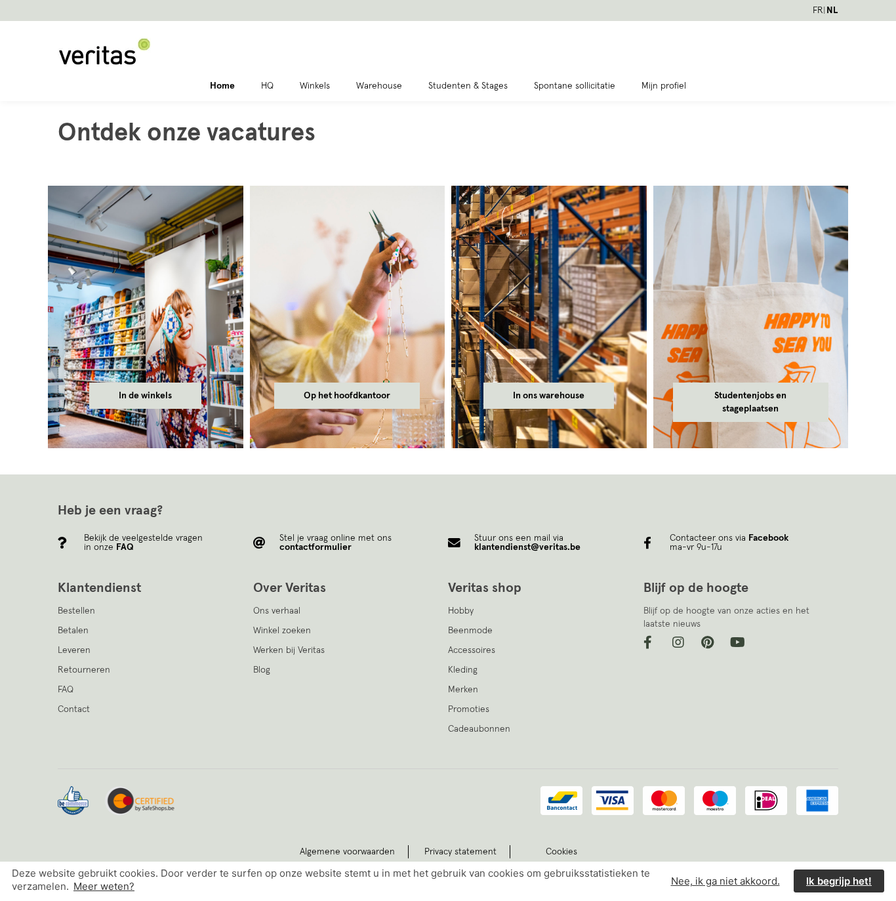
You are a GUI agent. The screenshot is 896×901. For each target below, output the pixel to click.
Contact (74, 709)
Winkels (315, 86)
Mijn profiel (663, 86)
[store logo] (187, 51)
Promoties (468, 709)
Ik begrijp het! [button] (839, 881)
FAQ (65, 689)
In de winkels (145, 395)
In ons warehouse (548, 395)
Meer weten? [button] (103, 886)
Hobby (461, 611)
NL (832, 10)
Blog (261, 670)
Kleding (463, 670)
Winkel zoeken (282, 630)
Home (222, 86)
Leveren (74, 650)
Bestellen (76, 611)
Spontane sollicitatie (574, 86)
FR (818, 10)
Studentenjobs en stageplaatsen (750, 402)
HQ (267, 86)
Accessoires (471, 650)
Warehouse (379, 86)
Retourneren (84, 670)
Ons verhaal (276, 611)
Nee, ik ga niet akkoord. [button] (725, 881)
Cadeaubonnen (479, 729)
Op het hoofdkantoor (347, 395)
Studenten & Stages (468, 86)
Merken (463, 689)
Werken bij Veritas (289, 650)
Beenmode (470, 630)
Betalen (73, 630)
